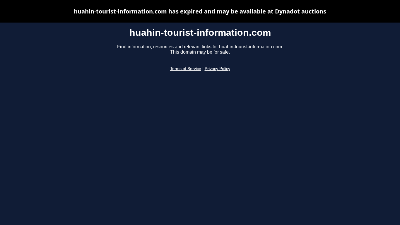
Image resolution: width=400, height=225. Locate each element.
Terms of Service (185, 69)
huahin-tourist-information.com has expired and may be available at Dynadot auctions (200, 11)
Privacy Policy (217, 69)
